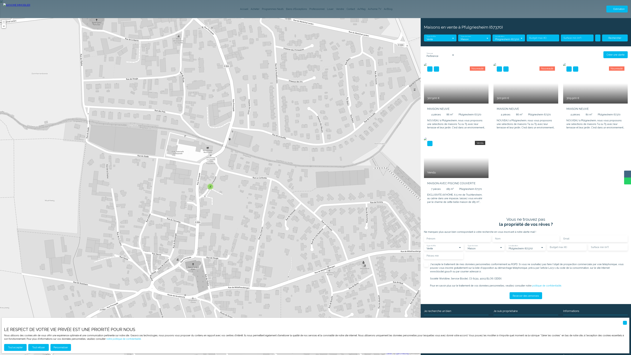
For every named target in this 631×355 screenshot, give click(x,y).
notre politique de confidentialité (123, 339)
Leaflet (389, 354)
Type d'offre (431, 36)
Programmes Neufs (273, 9)
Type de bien (466, 36)
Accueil (244, 9)
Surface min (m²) (572, 37)
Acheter (255, 9)
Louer (330, 9)
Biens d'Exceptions (296, 9)
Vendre (340, 9)
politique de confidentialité (546, 285)
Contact (351, 9)
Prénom (431, 238)
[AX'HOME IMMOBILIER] (19, 9)
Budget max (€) (538, 37)
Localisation (499, 36)
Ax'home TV (374, 9)
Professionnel (317, 9)
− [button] (4, 26)
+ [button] (4, 22)
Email (566, 238)
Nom (498, 238)
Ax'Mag (361, 9)
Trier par (429, 53)
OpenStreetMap (402, 354)
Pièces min (433, 255)
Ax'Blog (388, 9)
